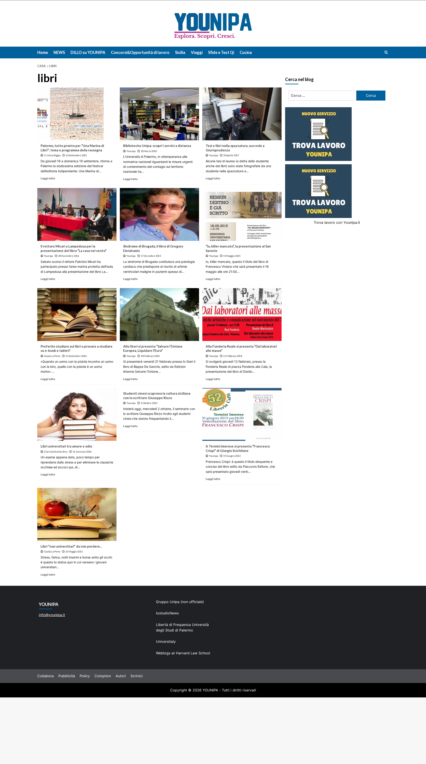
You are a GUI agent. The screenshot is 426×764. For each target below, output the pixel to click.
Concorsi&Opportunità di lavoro (140, 52)
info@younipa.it (52, 615)
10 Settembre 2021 (76, 155)
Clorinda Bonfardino (55, 451)
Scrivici (136, 676)
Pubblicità (66, 676)
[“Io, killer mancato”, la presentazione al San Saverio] (242, 214)
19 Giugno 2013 (232, 455)
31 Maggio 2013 (74, 551)
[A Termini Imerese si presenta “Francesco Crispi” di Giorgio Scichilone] (242, 414)
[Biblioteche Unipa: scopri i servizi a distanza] (159, 113)
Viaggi (197, 52)
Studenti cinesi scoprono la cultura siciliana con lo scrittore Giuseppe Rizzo (156, 395)
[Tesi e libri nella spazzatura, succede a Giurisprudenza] (242, 113)
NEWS (59, 52)
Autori (121, 676)
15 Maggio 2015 (231, 255)
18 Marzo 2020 (149, 151)
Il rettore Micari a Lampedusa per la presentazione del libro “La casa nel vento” (73, 248)
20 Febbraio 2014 (150, 355)
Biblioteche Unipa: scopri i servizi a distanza (157, 146)
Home (42, 52)
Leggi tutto (48, 178)
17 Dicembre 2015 (151, 255)
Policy (85, 676)
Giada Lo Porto (52, 355)
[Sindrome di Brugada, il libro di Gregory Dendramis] (159, 214)
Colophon (103, 676)
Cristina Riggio (52, 155)
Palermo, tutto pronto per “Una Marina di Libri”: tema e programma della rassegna (72, 148)
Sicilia (180, 52)
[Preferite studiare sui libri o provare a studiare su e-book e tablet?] (76, 314)
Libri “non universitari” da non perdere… (71, 546)
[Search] (386, 52)
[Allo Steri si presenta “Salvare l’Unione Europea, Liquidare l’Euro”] (159, 314)
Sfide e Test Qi (221, 52)
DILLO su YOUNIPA (88, 52)
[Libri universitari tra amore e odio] (76, 414)
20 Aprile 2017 (231, 155)
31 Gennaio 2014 (82, 451)
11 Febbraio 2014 (232, 355)
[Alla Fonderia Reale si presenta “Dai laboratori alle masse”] (242, 314)
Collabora (45, 676)
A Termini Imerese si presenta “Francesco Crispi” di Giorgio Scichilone (238, 448)
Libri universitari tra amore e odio (66, 446)
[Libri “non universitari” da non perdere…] (76, 514)
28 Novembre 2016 (68, 255)
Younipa (131, 151)
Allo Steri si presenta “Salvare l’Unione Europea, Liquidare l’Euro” (152, 348)
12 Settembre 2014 (76, 355)
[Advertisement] (213, 731)
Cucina (246, 52)
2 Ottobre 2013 (149, 403)
